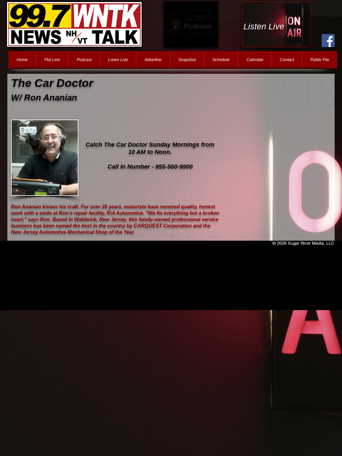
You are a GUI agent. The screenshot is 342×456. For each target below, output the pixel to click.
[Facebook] (328, 40)
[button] (191, 24)
